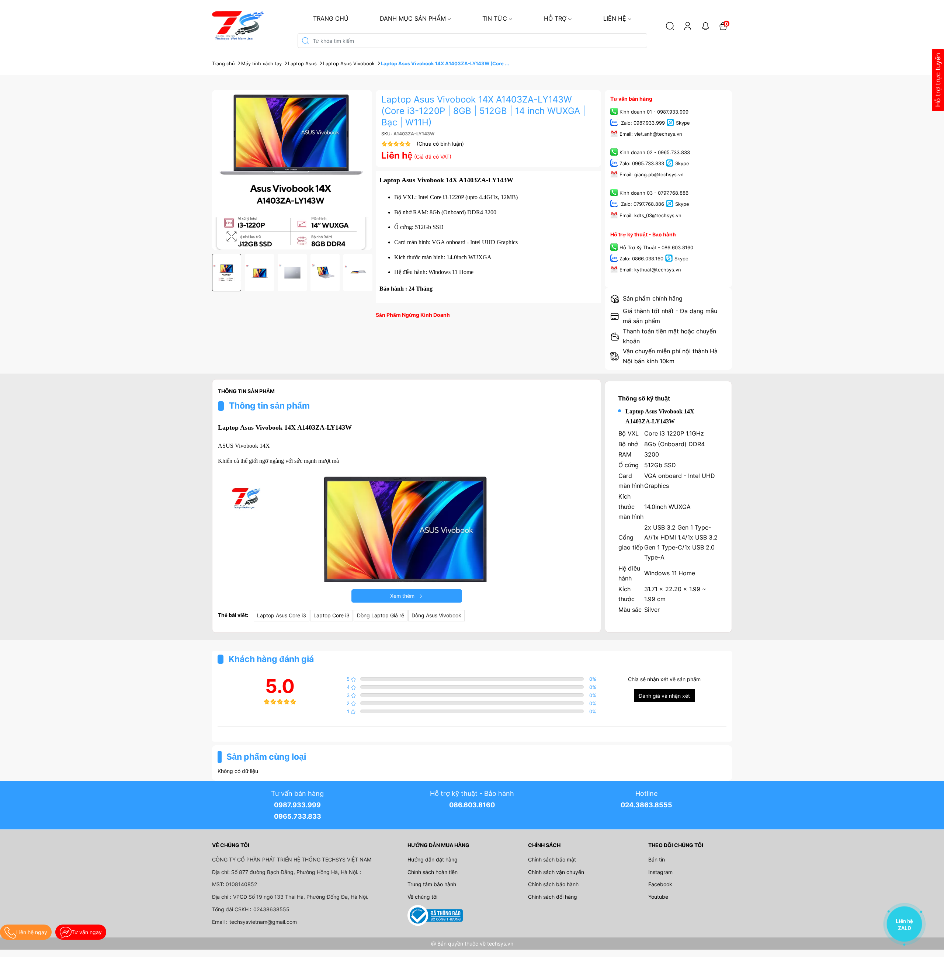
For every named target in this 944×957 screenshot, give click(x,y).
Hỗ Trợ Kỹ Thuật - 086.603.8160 (656, 247)
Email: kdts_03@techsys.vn (650, 215)
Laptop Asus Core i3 (281, 615)
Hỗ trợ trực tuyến (938, 80)
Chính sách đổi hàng (552, 897)
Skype (683, 123)
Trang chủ (330, 18)
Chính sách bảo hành (553, 884)
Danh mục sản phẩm (413, 18)
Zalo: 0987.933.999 (642, 123)
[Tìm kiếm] (670, 26)
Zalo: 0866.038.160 (641, 258)
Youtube (658, 897)
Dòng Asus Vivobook (436, 615)
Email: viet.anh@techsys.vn (651, 134)
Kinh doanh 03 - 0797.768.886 (654, 193)
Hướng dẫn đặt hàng (432, 859)
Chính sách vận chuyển (556, 872)
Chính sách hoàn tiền (432, 872)
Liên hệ (614, 18)
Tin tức (494, 18)
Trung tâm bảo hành (431, 884)
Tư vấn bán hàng (631, 99)
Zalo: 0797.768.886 (642, 204)
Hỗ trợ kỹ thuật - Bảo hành (643, 234)
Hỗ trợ (555, 18)
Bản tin (656, 859)
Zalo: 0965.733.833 (642, 164)
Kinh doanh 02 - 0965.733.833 (655, 152)
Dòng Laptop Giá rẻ (380, 615)
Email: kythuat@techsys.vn (650, 270)
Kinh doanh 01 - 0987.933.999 (654, 112)
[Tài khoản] (688, 26)
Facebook (660, 884)
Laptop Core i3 (331, 615)
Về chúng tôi (422, 897)
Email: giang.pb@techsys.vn (652, 175)
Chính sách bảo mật (552, 859)
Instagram (660, 872)
